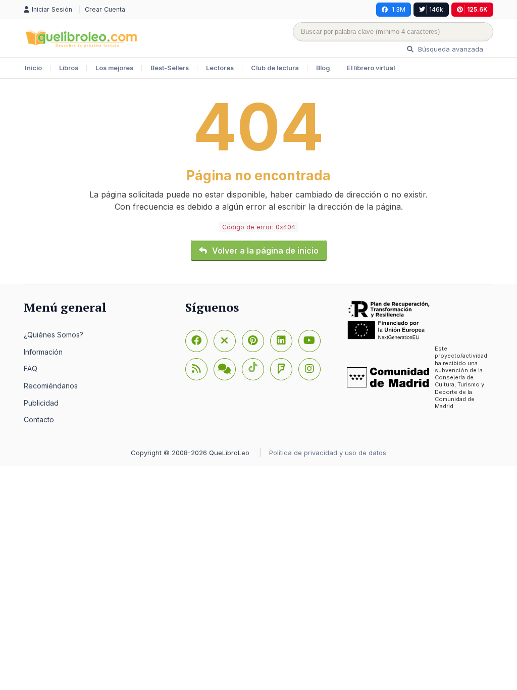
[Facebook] (196, 341)
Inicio (33, 68)
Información (43, 352)
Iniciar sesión (53, 9)
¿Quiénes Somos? (53, 334)
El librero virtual (371, 68)
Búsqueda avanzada (449, 49)
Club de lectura (275, 68)
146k (436, 9)
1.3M (398, 9)
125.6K (477, 9)
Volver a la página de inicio (265, 250)
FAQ (30, 368)
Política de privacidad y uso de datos (327, 453)
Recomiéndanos (51, 385)
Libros (68, 68)
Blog (323, 68)
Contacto (39, 419)
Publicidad (41, 403)
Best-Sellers (169, 68)
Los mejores (114, 68)
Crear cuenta (105, 9)
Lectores (220, 68)
